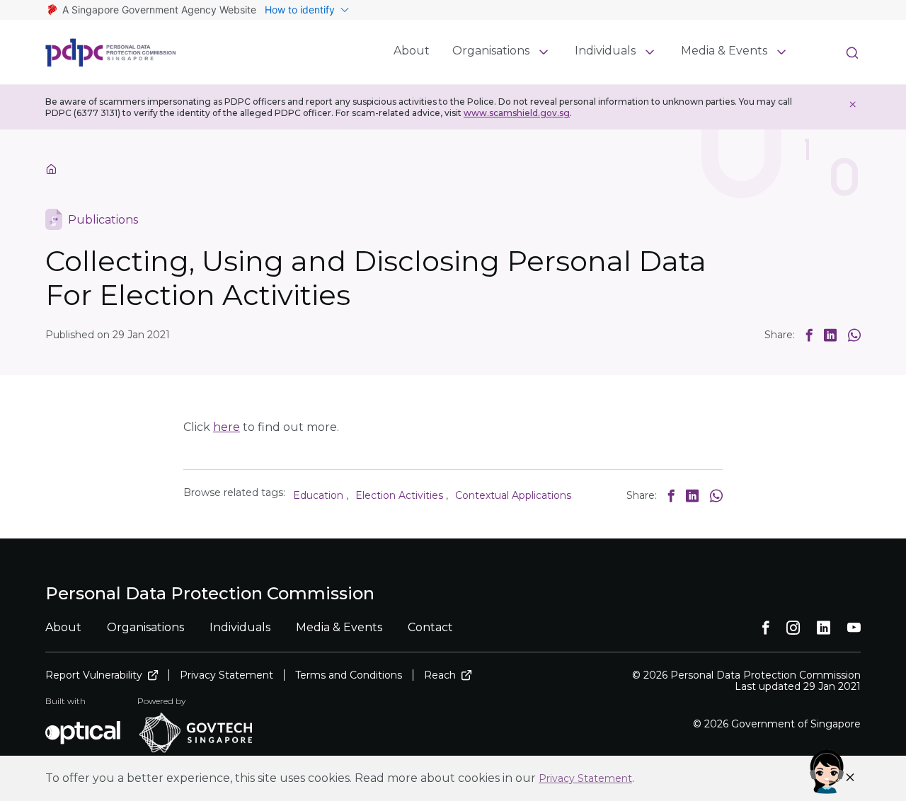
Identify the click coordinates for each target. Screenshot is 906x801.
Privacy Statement (585, 778)
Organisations (490, 50)
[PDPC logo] (110, 52)
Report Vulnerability (93, 675)
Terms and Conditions (348, 675)
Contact (430, 627)
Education (318, 495)
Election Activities (399, 495)
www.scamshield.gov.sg (517, 113)
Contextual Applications (513, 495)
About (412, 50)
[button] (809, 334)
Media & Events (724, 50)
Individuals (605, 50)
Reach (440, 675)
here (226, 427)
